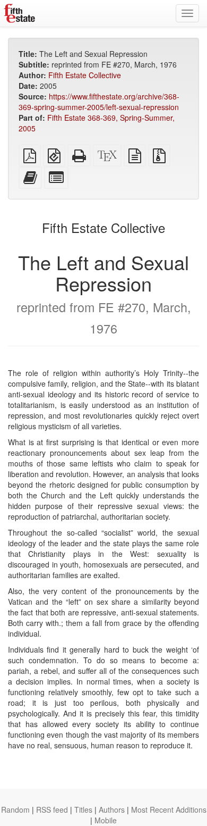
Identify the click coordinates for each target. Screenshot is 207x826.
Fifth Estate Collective (84, 75)
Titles (83, 809)
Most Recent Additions (168, 809)
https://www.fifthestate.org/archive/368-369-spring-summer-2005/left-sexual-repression (99, 101)
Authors (112, 809)
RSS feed (52, 809)
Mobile (105, 820)
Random (15, 809)
